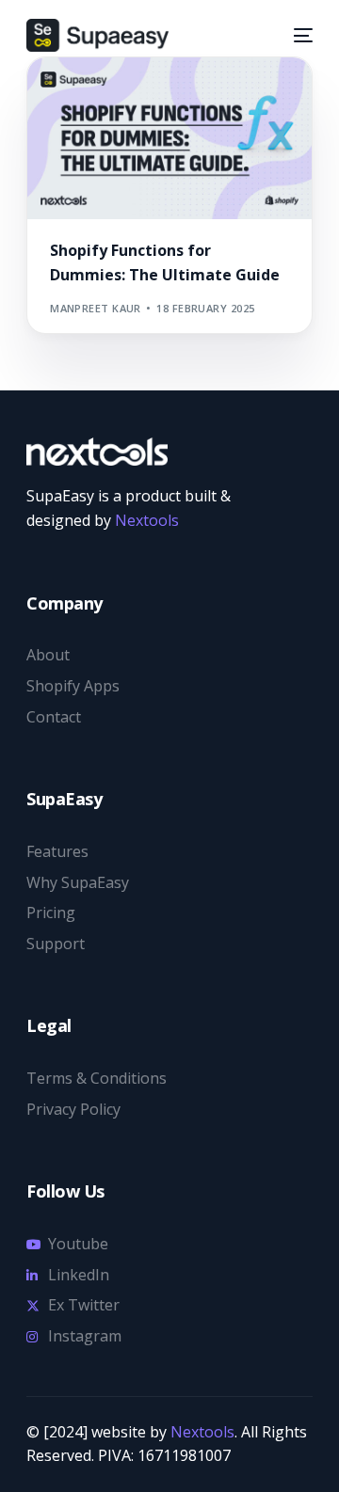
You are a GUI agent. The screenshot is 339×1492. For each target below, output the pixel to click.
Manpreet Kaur (95, 308)
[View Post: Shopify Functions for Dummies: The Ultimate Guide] (169, 138)
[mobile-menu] (296, 35)
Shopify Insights (107, 97)
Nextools (145, 520)
